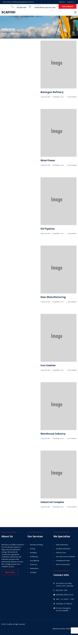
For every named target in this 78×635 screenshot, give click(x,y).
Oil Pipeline (48, 228)
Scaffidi (8, 12)
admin (62, 97)
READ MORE (10, 572)
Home (4, 33)
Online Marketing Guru (68, 629)
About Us (62, 2)
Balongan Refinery (52, 92)
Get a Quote (67, 6)
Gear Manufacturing (53, 297)
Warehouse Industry (53, 433)
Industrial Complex (52, 502)
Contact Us (70, 2)
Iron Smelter (48, 365)
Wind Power (48, 160)
